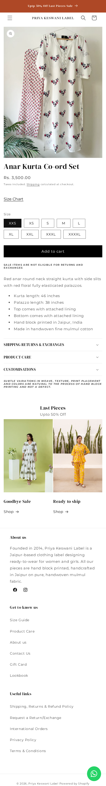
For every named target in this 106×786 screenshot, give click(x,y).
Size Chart (13, 199)
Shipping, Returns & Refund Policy (42, 706)
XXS (12, 223)
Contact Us (20, 653)
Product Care (22, 631)
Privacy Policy (23, 740)
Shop (9, 511)
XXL (30, 234)
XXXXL (75, 234)
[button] (9, 18)
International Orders (29, 729)
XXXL (51, 234)
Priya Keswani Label (43, 783)
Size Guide (19, 620)
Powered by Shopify (74, 783)
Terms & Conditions (28, 751)
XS (31, 223)
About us (18, 642)
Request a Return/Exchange (35, 718)
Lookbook (19, 675)
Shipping (33, 184)
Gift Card (18, 664)
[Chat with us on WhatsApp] (94, 773)
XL (11, 234)
